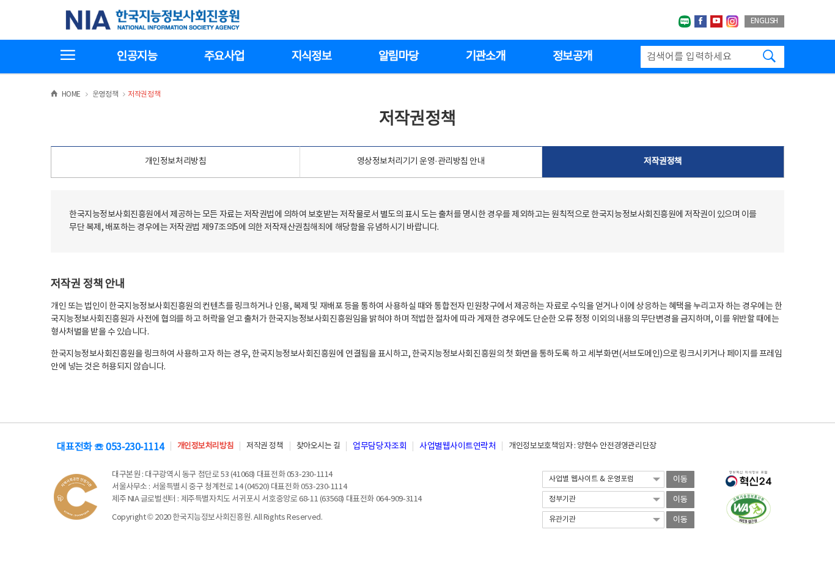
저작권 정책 (264, 446)
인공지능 (136, 56)
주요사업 (224, 56)
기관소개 (486, 56)
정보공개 (572, 56)
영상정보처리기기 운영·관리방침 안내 (421, 161)
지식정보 (311, 56)
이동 (680, 479)
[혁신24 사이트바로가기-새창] (748, 475)
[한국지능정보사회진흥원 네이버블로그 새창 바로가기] (685, 21)
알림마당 (398, 56)
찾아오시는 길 (318, 446)
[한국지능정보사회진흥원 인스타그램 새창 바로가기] (732, 21)
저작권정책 (663, 161)
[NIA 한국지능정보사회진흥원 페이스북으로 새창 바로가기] (700, 21)
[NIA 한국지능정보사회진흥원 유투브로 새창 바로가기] (716, 21)
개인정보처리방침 (175, 161)
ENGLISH (764, 21)
